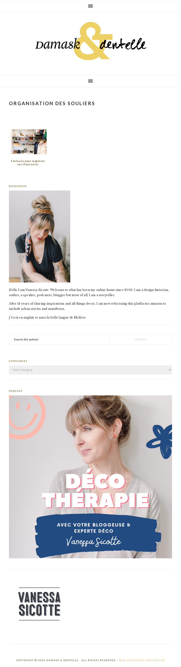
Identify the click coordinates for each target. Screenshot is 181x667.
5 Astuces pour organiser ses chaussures (28, 162)
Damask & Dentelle (90, 42)
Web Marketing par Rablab (142, 660)
